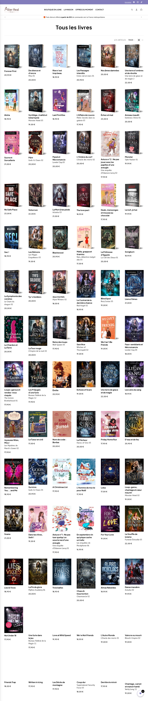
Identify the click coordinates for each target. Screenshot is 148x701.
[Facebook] (134, 2)
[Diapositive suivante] (141, 17)
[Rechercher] (132, 9)
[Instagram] (138, 2)
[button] (131, 40)
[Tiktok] (141, 2)
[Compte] (136, 9)
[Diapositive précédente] (5, 17)
